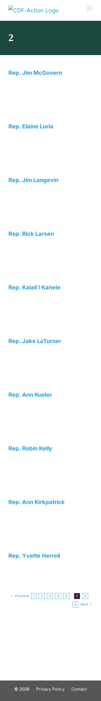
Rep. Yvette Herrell (34, 555)
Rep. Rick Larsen (31, 233)
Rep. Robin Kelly (30, 448)
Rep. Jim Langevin (33, 180)
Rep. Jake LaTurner (34, 341)
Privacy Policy (50, 689)
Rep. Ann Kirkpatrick (36, 502)
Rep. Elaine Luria (30, 126)
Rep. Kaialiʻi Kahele (34, 287)
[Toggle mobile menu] (90, 9)
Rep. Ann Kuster (30, 394)
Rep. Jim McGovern (35, 72)
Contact (79, 689)
